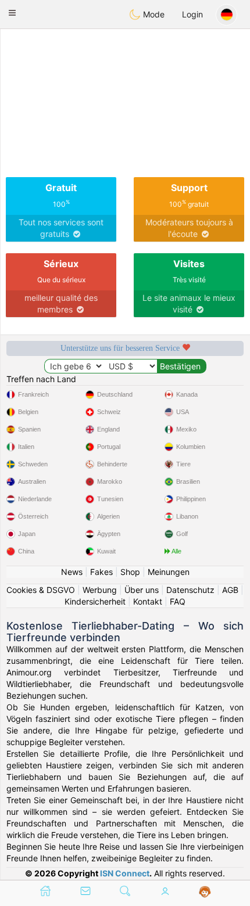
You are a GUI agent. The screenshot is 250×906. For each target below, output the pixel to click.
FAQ (177, 601)
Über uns (141, 590)
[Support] (204, 892)
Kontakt (147, 601)
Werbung (100, 590)
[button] (12, 13)
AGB (230, 590)
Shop (130, 572)
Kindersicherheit (95, 601)
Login (192, 14)
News (72, 572)
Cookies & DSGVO (40, 590)
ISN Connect (124, 873)
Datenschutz (190, 590)
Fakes (101, 572)
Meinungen (169, 572)
